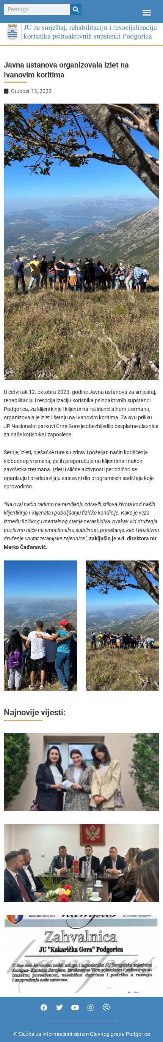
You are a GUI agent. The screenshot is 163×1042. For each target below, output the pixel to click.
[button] (147, 12)
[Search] (76, 9)
